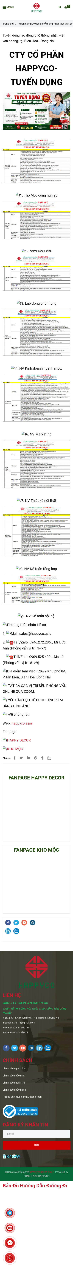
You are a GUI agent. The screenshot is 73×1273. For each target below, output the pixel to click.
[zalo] (16, 931)
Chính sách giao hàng (14, 1068)
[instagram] (32, 922)
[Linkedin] (28, 758)
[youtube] (24, 922)
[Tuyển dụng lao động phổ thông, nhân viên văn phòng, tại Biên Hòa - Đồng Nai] (36, 7)
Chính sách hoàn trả (14, 1082)
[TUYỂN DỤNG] (14, 758)
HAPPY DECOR (19, 740)
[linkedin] (8, 931)
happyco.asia (22, 723)
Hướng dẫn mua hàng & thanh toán (22, 1096)
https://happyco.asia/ (41, 1172)
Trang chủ (8, 23)
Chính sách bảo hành (14, 1089)
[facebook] (8, 922)
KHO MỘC (15, 749)
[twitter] (16, 922)
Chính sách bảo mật (14, 1075)
